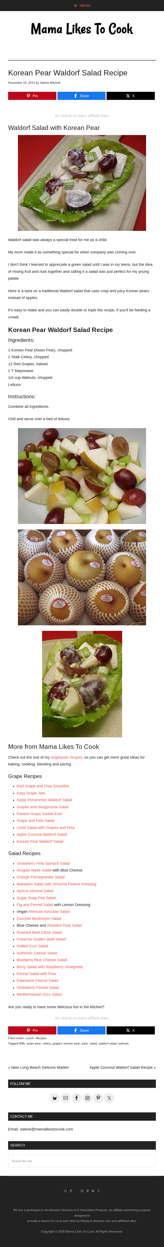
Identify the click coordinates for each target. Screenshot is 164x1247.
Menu (85, 5)
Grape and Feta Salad (35, 820)
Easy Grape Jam (31, 793)
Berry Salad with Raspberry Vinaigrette (50, 967)
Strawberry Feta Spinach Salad (43, 863)
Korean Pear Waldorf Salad (40, 841)
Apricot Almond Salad (35, 891)
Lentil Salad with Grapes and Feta (46, 828)
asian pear (34, 1043)
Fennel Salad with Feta (36, 974)
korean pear (72, 1043)
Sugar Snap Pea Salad (36, 898)
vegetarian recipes (66, 757)
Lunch (30, 1038)
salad (93, 1043)
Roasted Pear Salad (64, 925)
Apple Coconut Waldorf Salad (42, 834)
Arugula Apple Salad (34, 870)
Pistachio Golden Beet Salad (41, 939)
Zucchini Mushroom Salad (39, 918)
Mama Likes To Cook (82, 29)
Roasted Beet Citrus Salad (39, 932)
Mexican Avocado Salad (49, 911)
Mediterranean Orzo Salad (39, 994)
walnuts (123, 1043)
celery (47, 1043)
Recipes (41, 1038)
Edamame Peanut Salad (37, 980)
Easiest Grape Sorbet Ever (39, 814)
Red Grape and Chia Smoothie (43, 786)
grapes (57, 1043)
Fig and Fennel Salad (35, 905)
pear (85, 1043)
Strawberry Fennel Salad (38, 987)
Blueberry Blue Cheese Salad (42, 960)
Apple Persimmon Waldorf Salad (44, 800)
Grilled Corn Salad (32, 946)
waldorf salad (108, 1043)
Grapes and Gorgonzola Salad (43, 807)
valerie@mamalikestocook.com (46, 1129)
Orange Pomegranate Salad (40, 877)
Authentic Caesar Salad (37, 953)
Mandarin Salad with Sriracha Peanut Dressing (56, 884)
